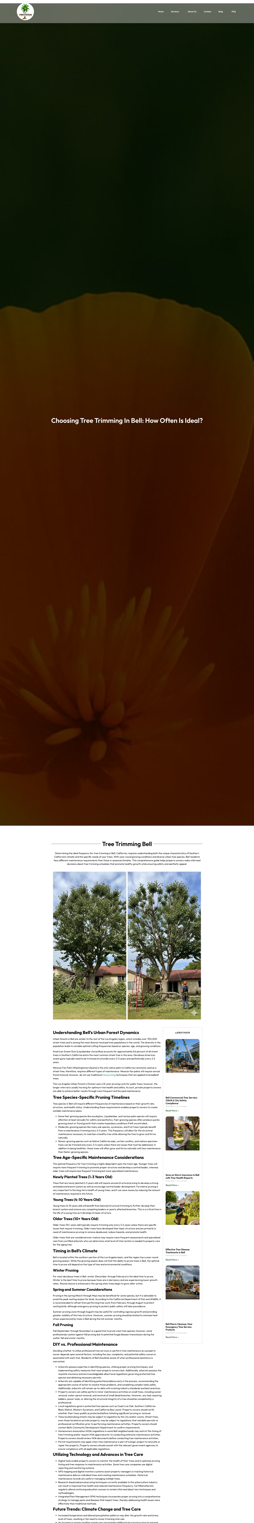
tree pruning (108, 1074)
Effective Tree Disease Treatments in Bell (178, 1251)
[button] (175, 12)
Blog (221, 11)
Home (161, 11)
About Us (192, 11)
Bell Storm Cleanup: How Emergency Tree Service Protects (179, 1326)
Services (175, 11)
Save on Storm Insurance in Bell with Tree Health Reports (182, 1176)
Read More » (172, 1110)
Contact (207, 11)
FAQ (234, 11)
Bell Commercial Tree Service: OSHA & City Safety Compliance (182, 1100)
